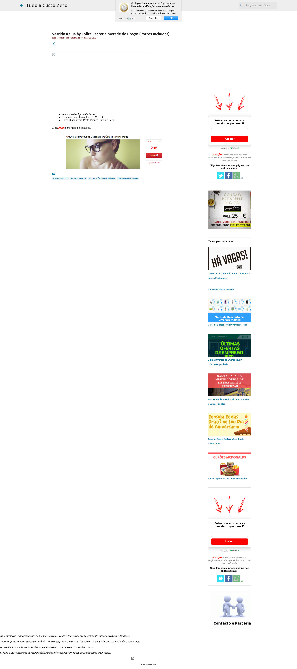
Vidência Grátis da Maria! (221, 289)
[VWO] (131, 18)
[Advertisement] (214, 109)
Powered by (123, 18)
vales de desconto (128, 178)
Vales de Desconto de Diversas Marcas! (227, 325)
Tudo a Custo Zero (47, 5)
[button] (54, 44)
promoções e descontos (102, 178)
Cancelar (153, 18)
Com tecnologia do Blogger (150, 658)
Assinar (230, 138)
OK (171, 18)
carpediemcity (60, 178)
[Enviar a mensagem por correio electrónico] (54, 175)
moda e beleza (78, 178)
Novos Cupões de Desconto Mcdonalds (227, 478)
